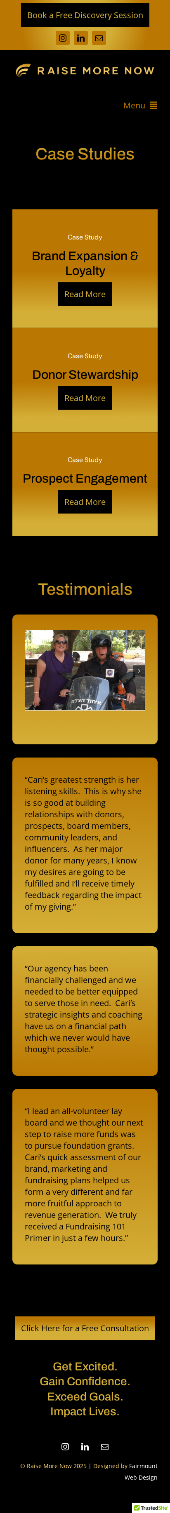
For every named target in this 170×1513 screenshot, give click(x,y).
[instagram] (63, 38)
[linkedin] (81, 38)
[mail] (99, 38)
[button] (31, 671)
